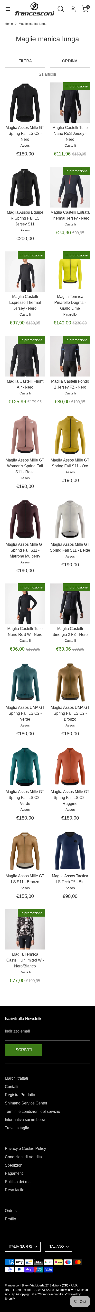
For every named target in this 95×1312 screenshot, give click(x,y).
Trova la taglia (17, 1128)
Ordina (69, 61)
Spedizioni (14, 1165)
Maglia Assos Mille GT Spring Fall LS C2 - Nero (25, 133)
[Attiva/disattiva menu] (8, 9)
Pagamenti (14, 1173)
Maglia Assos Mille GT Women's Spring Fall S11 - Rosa (25, 466)
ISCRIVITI (23, 1050)
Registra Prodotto (20, 1095)
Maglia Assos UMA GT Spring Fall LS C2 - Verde (25, 713)
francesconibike (52, 1294)
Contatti (11, 1087)
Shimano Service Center (26, 1103)
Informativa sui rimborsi (25, 1119)
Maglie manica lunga (33, 24)
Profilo (10, 1219)
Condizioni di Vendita (23, 1157)
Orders (11, 1211)
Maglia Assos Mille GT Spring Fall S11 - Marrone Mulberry (25, 550)
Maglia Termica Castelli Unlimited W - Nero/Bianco (25, 960)
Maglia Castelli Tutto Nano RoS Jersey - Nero (70, 133)
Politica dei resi (18, 1182)
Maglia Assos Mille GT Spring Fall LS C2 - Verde (25, 798)
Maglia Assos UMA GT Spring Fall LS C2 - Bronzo (70, 713)
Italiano (56, 1246)
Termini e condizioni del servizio (32, 1111)
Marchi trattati (16, 1078)
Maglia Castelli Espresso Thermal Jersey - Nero (25, 302)
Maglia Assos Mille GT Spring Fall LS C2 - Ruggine (70, 798)
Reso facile (14, 1190)
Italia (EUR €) (20, 1246)
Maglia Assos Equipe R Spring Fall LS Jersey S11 (25, 218)
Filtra (25, 61)
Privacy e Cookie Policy (25, 1148)
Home (9, 24)
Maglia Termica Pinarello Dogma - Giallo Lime (70, 302)
